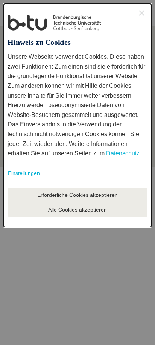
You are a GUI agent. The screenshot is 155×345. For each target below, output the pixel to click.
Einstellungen (24, 173)
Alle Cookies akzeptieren (77, 210)
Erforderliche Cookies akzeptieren (77, 195)
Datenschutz (123, 153)
